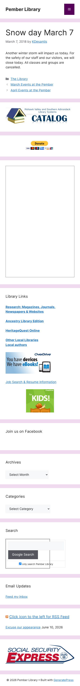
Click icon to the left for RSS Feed (39, 617)
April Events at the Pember (31, 90)
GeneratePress (63, 680)
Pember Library (23, 9)
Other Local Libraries (22, 340)
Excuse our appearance (23, 627)
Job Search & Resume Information (31, 382)
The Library (19, 79)
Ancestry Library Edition (25, 321)
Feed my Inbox (17, 597)
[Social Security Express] (40, 662)
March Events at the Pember (32, 84)
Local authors (16, 345)
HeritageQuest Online (23, 330)
